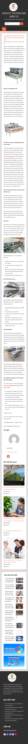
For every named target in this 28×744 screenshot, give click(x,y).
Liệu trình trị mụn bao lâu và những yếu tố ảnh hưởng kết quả (9, 593)
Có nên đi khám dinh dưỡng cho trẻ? (13, 531)
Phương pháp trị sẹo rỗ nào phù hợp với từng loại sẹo (9, 599)
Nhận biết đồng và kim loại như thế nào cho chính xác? (9, 619)
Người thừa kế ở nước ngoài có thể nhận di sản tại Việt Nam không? (9, 606)
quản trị (17, 42)
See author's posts (12, 452)
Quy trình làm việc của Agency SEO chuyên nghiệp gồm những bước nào (9, 632)
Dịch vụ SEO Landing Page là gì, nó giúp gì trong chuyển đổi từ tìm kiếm (9, 638)
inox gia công (11, 156)
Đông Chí (6, 494)
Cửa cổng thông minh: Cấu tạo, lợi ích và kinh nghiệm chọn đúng (9, 625)
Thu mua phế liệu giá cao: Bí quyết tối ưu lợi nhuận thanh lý (9, 580)
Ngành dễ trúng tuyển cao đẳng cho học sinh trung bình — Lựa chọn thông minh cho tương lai (14, 521)
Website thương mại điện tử (14, 14)
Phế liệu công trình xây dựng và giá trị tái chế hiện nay (9, 612)
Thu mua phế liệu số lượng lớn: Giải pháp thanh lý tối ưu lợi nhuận (9, 586)
